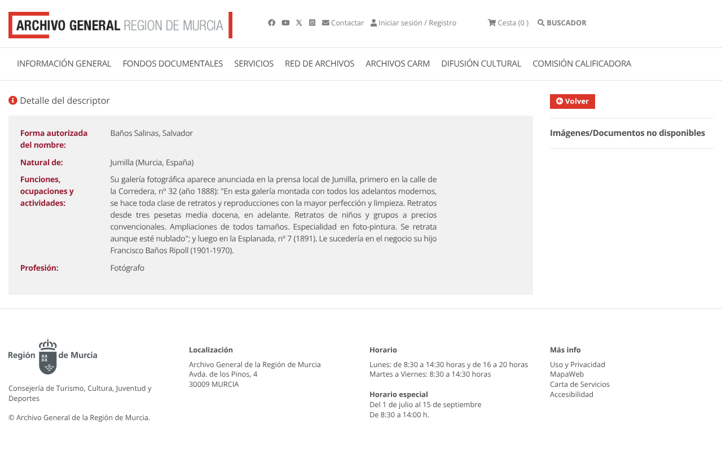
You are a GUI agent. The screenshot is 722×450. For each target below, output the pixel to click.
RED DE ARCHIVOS (319, 63)
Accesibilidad (571, 394)
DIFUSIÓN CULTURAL (481, 63)
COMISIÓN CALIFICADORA (581, 63)
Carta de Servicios (580, 384)
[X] (300, 22)
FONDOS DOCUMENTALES (172, 63)
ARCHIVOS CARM (398, 63)
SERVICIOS (254, 63)
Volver (576, 101)
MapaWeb (567, 374)
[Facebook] (272, 22)
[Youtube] (286, 22)
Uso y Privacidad (577, 364)
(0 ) (513, 22)
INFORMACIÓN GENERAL (64, 63)
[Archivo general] (120, 22)
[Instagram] (313, 22)
